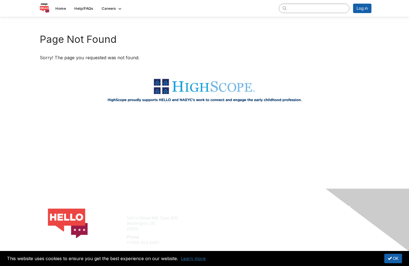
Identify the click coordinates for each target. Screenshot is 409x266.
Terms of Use (299, 223)
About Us (295, 218)
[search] (284, 8)
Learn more (193, 258)
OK (395, 258)
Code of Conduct (303, 228)
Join (211, 218)
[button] (112, 8)
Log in (362, 8)
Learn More (217, 228)
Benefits (214, 223)
